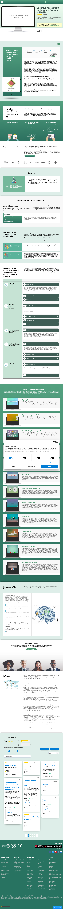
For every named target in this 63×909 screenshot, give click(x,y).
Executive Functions (5, 873)
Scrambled (29, 882)
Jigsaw (39, 873)
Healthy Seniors (17, 866)
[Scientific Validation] (31, 166)
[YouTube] (55, 852)
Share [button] (8, 773)
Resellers (51, 869)
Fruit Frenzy (29, 862)
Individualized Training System (55, 874)
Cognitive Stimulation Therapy (55, 877)
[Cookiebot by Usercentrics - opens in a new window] (52, 442)
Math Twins (40, 875)
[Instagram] (58, 852)
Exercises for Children (53, 870)
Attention (2, 878)
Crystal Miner (29, 865)
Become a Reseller (42, 902)
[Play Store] (48, 846)
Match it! (28, 875)
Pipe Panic (29, 863)
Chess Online (29, 859)
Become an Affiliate (35, 902)
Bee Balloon (40, 867)
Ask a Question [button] (45, 749)
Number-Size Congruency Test (31, 489)
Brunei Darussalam (5, 906)
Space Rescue (29, 877)
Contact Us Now (31, 649)
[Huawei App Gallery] (39, 846)
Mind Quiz (51, 875)
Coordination (3, 874)
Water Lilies (40, 884)
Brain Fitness (3, 866)
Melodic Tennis (29, 881)
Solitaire (28, 866)
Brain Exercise (52, 873)
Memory (2, 875)
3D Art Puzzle (29, 888)
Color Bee (40, 866)
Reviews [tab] (6, 751)
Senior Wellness (17, 865)
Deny (13, 466)
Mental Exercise (52, 882)
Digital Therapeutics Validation (20, 859)
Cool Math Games (52, 885)
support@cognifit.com (14, 816)
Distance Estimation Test (29, 562)
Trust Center (3, 904)
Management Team (16, 902)
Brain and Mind (4, 861)
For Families (51, 859)
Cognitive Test (6, 1)
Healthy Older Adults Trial (19, 862)
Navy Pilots (16, 863)
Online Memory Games (53, 884)
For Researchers (52, 862)
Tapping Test (26, 400)
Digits (39, 865)
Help (51, 902)
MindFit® (51, 866)
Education (51, 863)
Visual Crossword (30, 874)
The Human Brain (4, 859)
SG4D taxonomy (17, 871)
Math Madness (29, 878)
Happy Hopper (41, 859)
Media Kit (29, 902)
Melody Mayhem (30, 885)
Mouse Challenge (41, 878)
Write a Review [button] (55, 749)
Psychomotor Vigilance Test (30, 415)
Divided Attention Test (28, 502)
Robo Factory (29, 867)
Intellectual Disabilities (5, 870)
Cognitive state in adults (18, 869)
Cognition (2, 867)
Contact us (48, 902)
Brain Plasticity (4, 865)
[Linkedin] (61, 852)
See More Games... (42, 888)
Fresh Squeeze (41, 871)
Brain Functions (4, 871)
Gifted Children (52, 888)
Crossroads (40, 869)
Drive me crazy (29, 873)
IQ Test (50, 890)
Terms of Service (4, 902)
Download (52, 56)
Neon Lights (29, 871)
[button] (13, 774)
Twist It (39, 882)
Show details (53, 462)
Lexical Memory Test (28, 531)
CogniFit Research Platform (54, 25)
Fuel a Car (40, 874)
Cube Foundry (41, 870)
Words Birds (40, 886)
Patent (50, 865)
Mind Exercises (52, 878)
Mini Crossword (30, 861)
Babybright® (52, 867)
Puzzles (39, 862)
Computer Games (17, 861)
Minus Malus (40, 877)
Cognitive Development (54, 871)
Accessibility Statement (57, 902)
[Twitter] (52, 852)
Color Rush (29, 886)
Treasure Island (30, 870)
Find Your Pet (29, 884)
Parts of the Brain (4, 862)
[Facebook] (50, 852)
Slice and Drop (41, 881)
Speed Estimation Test (28, 546)
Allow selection (31, 466)
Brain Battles (52, 889)
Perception (3, 877)
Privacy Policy (9, 902)
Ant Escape (29, 869)
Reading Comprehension (54, 886)
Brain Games (52, 881)
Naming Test (26, 516)
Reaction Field (41, 885)
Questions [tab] (14, 751)
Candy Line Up (41, 861)
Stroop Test (25, 475)
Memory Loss (3, 869)
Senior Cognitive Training (18, 867)
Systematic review (17, 870)
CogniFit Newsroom (23, 902)
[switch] (24, 458)
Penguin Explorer (41, 863)
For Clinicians (52, 861)
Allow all (49, 466)
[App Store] (57, 846)
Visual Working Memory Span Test (32, 431)
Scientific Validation (22, 1)
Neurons (2, 863)
